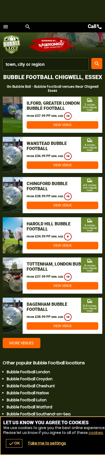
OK (14, 443)
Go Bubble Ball (19, 86)
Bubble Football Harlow (28, 393)
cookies (96, 432)
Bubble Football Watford (29, 407)
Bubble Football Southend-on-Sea (39, 414)
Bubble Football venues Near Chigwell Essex (66, 88)
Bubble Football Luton (27, 400)
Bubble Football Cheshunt (31, 386)
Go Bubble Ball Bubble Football (15, 44)
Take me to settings (47, 443)
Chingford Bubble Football (47, 186)
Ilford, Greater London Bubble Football (53, 106)
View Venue (62, 125)
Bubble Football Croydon (29, 379)
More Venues (21, 343)
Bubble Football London (28, 372)
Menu (6, 27)
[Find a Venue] (46, 64)
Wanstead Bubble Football (47, 146)
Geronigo (51, 44)
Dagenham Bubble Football (47, 307)
